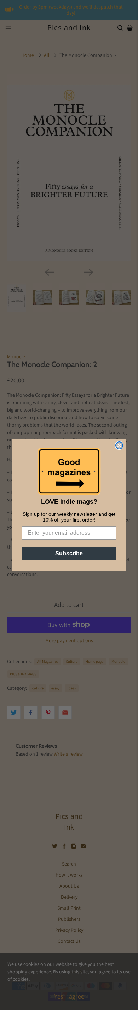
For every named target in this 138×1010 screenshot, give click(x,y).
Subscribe (69, 553)
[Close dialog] (119, 445)
